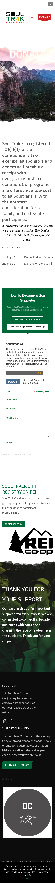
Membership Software (24, 454)
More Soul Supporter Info (27, 319)
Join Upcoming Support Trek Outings (27, 327)
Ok (27, 878)
